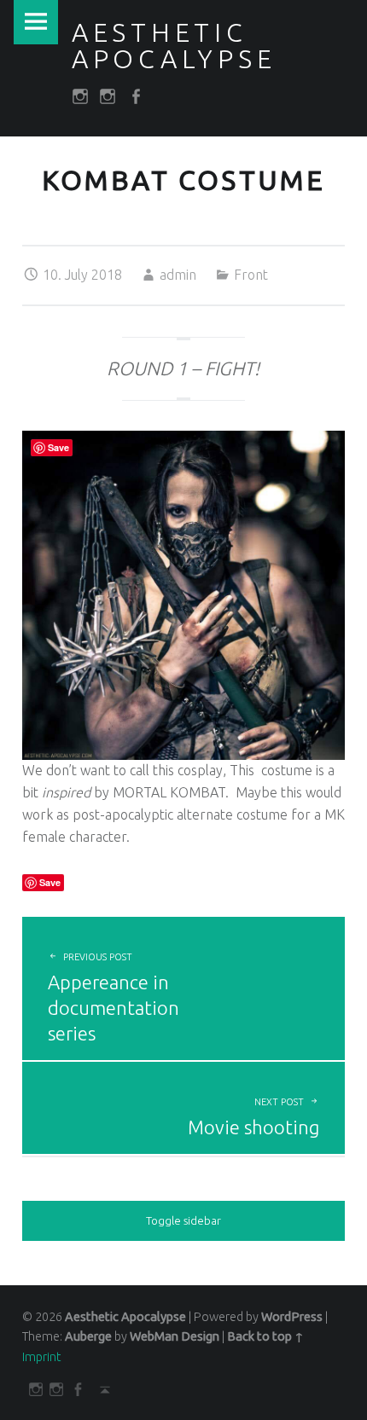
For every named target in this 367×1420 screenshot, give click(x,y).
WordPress (292, 1317)
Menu (36, 22)
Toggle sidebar (183, 1220)
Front (251, 274)
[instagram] (54, 1389)
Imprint (41, 1357)
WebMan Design (174, 1336)
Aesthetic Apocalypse (125, 1317)
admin (178, 274)
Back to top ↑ (265, 1336)
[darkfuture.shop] (33, 1389)
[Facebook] (74, 1389)
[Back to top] (101, 1389)
